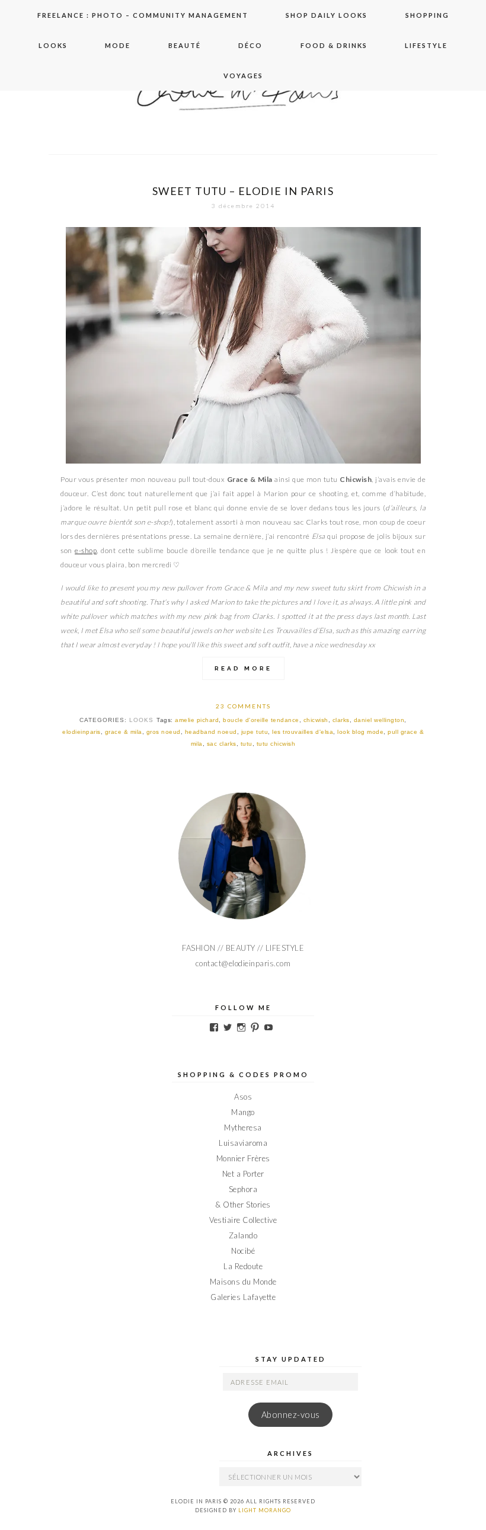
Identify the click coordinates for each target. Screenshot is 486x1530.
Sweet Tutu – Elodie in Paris (243, 190)
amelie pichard (197, 720)
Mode (117, 45)
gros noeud (163, 732)
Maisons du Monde (243, 1281)
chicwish (315, 720)
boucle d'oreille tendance (261, 720)
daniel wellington (379, 720)
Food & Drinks (333, 45)
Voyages (243, 75)
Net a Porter (243, 1173)
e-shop (86, 550)
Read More (243, 668)
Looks (53, 45)
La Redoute (243, 1266)
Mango (243, 1112)
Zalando (243, 1235)
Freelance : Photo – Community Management (142, 15)
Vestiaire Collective (243, 1220)
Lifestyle (426, 45)
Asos (243, 1096)
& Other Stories (243, 1204)
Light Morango (264, 1510)
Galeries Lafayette (243, 1297)
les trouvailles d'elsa (302, 732)
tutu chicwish (276, 743)
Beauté (184, 45)
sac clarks (221, 743)
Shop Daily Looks (326, 15)
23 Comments (243, 706)
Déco (250, 45)
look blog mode (360, 732)
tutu (246, 743)
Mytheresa (243, 1127)
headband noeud (211, 732)
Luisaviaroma (243, 1143)
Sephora (243, 1189)
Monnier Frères (243, 1158)
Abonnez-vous (290, 1415)
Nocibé (243, 1251)
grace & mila (123, 732)
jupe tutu (254, 732)
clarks (341, 720)
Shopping (427, 15)
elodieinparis (81, 732)
